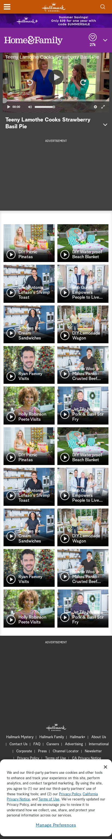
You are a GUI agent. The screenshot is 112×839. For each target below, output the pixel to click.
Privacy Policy (28, 758)
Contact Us (18, 744)
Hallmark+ (77, 737)
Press (42, 751)
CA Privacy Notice (86, 758)
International (99, 744)
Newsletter (93, 751)
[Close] (105, 767)
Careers (52, 744)
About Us (98, 737)
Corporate (24, 751)
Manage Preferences (56, 825)
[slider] (56, 100)
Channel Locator (66, 751)
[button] (29, 82)
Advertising (74, 744)
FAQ (37, 744)
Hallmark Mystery (19, 737)
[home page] (54, 7)
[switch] (30, 107)
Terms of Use (55, 758)
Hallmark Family (51, 737)
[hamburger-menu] (7, 7)
